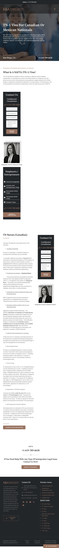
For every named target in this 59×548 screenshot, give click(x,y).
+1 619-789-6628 (31, 2)
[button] (54, 9)
